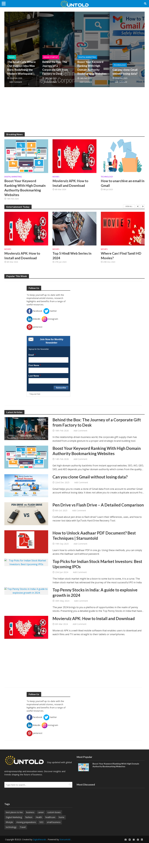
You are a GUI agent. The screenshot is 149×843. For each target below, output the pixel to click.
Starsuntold (65, 839)
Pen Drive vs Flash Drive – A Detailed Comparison (98, 504)
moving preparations (26, 822)
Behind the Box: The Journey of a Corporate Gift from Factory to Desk (55, 67)
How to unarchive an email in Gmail (122, 183)
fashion (28, 817)
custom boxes (54, 812)
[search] (70, 784)
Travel (11, 57)
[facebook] (126, 840)
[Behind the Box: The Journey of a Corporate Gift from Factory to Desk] (26, 428)
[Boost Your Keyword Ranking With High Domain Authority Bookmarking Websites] (26, 155)
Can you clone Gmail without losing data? (125, 71)
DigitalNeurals (39, 839)
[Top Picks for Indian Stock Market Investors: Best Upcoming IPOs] (26, 562)
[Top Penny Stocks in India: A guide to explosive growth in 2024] (26, 590)
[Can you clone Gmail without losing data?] (26, 485)
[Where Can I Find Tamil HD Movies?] (123, 228)
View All (128, 206)
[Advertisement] (74, 112)
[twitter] (130, 840)
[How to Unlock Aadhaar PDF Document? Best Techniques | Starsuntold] (26, 541)
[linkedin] (142, 840)
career (41, 812)
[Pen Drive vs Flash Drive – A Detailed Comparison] (26, 513)
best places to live (14, 812)
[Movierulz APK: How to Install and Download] (74, 155)
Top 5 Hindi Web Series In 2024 (72, 255)
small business (54, 822)
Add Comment (15, 82)
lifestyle (9, 822)
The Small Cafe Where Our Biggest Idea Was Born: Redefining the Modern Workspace (21, 67)
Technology (120, 65)
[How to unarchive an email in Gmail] (123, 155)
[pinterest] (138, 840)
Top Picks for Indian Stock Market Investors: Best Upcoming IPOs (97, 564)
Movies (56, 176)
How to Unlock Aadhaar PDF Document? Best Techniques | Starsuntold (94, 535)
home (61, 817)
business (30, 812)
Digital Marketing (87, 57)
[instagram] (134, 840)
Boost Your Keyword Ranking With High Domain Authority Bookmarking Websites (92, 67)
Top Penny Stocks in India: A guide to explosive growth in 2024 (95, 592)
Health (39, 817)
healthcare (50, 817)
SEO (41, 822)
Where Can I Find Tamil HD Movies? (121, 255)
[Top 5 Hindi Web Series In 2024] (74, 228)
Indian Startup (51, 57)
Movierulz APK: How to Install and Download (70, 183)
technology (11, 827)
